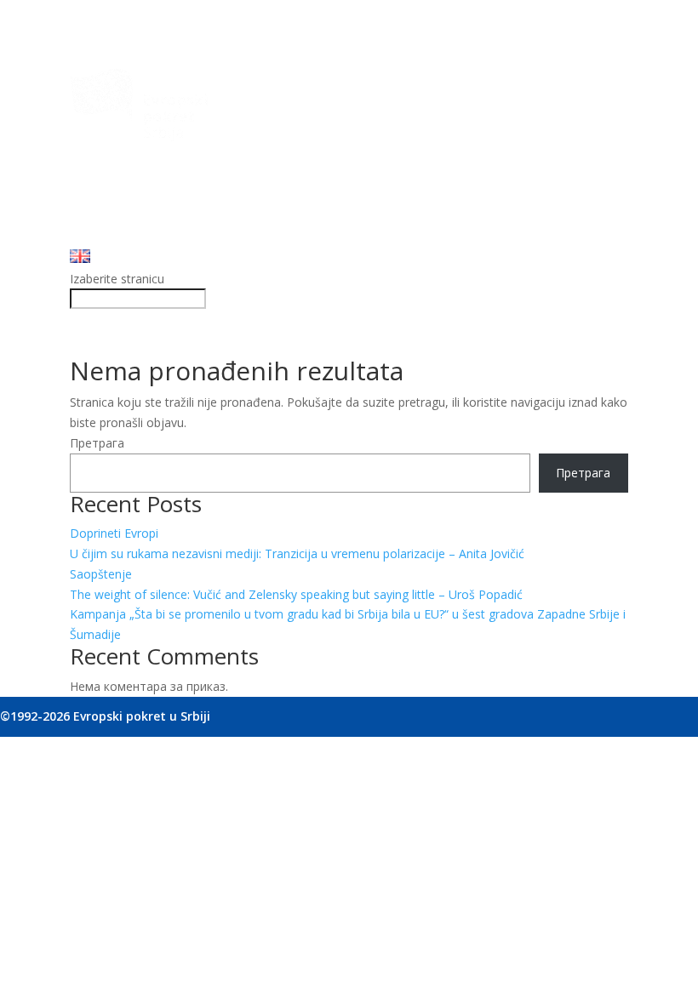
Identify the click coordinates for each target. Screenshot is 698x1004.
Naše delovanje (113, 177)
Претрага (97, 443)
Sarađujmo (100, 197)
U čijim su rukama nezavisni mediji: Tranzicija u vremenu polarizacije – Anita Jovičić (297, 553)
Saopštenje (101, 574)
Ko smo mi (100, 157)
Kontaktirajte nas (117, 238)
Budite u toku (107, 217)
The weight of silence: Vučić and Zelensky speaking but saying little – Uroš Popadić (296, 594)
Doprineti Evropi (114, 533)
